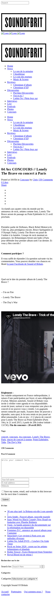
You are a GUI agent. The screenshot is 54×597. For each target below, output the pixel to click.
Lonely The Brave (41, 437)
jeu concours (25, 437)
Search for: (6, 566)
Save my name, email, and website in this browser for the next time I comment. (26, 492)
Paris (3, 439)
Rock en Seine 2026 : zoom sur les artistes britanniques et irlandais (27, 547)
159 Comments (45, 179)
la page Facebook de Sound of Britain (25, 264)
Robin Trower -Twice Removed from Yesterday (29, 552)
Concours (24, 179)
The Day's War (14, 442)
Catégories (6, 578)
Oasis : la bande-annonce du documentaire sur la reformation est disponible (29, 526)
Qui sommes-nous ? (33, 591)
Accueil (5, 591)
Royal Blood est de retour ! (20, 554)
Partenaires (16, 591)
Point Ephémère (40, 439)
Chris (35, 179)
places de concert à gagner (19, 439)
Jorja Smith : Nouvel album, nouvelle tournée (28, 517)
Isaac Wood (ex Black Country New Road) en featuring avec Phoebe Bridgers (29, 520)
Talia (3, 442)
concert (4, 437)
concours (13, 437)
